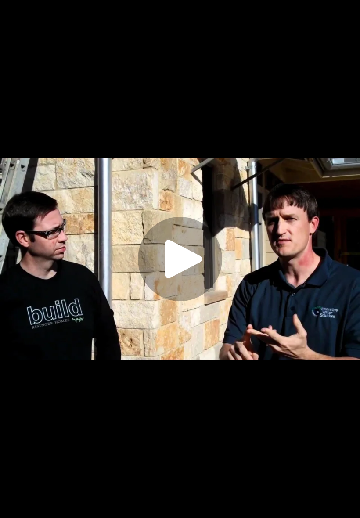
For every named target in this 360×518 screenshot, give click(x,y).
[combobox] (279, 503)
